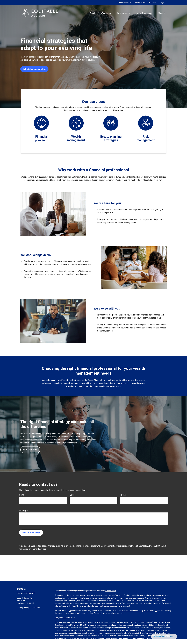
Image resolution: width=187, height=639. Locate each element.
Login (162, 3)
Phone (123, 495)
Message (23, 510)
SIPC (168, 622)
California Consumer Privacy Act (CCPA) (136, 611)
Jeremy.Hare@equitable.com (28, 608)
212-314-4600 (146, 622)
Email (72, 495)
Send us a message (31, 533)
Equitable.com (125, 3)
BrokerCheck (110, 591)
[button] (92, 13)
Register (152, 3)
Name (21, 495)
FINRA (163, 622)
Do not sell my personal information (108, 613)
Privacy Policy (140, 3)
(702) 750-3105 (29, 593)
